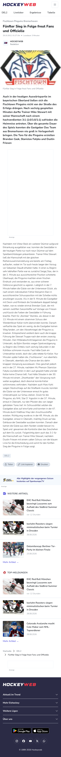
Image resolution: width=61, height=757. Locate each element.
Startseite (7, 651)
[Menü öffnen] (55, 4)
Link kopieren (27, 464)
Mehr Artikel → (11, 562)
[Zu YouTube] (30, 741)
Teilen (10, 464)
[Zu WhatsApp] (44, 741)
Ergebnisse (35, 12)
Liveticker (19, 12)
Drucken (44, 464)
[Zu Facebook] (24, 741)
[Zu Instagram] (17, 741)
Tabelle (51, 12)
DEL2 (4, 12)
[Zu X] (37, 741)
